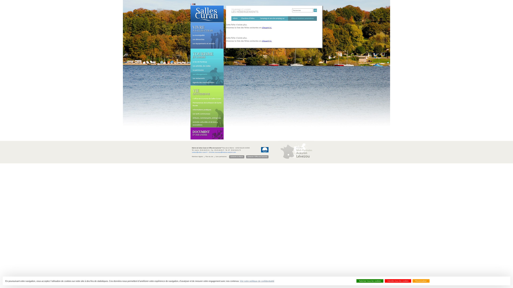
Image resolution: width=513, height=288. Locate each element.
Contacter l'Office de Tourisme (257, 157)
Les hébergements (200, 74)
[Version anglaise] (194, 4)
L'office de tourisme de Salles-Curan (207, 99)
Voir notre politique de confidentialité (257, 281)
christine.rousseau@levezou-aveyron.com (222, 152)
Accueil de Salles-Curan (207, 14)
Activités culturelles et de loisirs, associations (205, 123)
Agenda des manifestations (203, 83)
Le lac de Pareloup (200, 62)
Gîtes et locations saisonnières (302, 18)
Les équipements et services (204, 44)
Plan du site (209, 157)
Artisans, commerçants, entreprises (207, 118)
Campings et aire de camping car (272, 18)
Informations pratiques (202, 110)
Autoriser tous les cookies (370, 281)
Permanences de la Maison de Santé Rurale (207, 104)
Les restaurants (199, 78)
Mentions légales (197, 157)
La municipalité (199, 35)
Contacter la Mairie (236, 157)
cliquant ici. (267, 28)
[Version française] (192, 4)
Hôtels (235, 18)
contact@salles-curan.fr (199, 152)
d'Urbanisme (201, 133)
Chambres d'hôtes (247, 18)
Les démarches (198, 40)
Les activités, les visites (202, 66)
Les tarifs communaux (201, 114)
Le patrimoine (198, 70)
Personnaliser (421, 281)
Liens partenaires (221, 157)
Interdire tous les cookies (398, 281)
